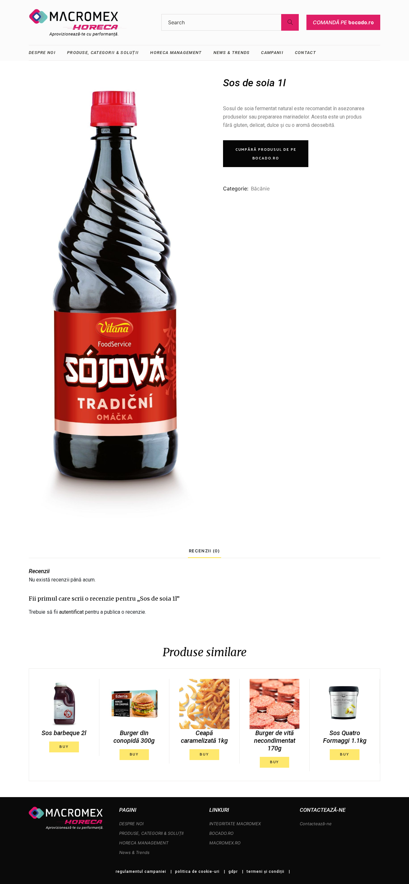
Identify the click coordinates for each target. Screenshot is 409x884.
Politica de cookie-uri (197, 871)
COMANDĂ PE (343, 22)
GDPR (233, 871)
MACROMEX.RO (225, 842)
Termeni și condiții (265, 871)
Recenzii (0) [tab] (204, 550)
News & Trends (134, 852)
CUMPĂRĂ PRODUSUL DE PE (265, 154)
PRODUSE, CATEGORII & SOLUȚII (151, 833)
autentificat (71, 612)
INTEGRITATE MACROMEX (235, 823)
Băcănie (260, 188)
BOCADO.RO (221, 833)
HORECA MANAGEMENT (143, 842)
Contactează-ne (316, 823)
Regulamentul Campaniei (141, 871)
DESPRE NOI (131, 823)
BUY (63, 747)
